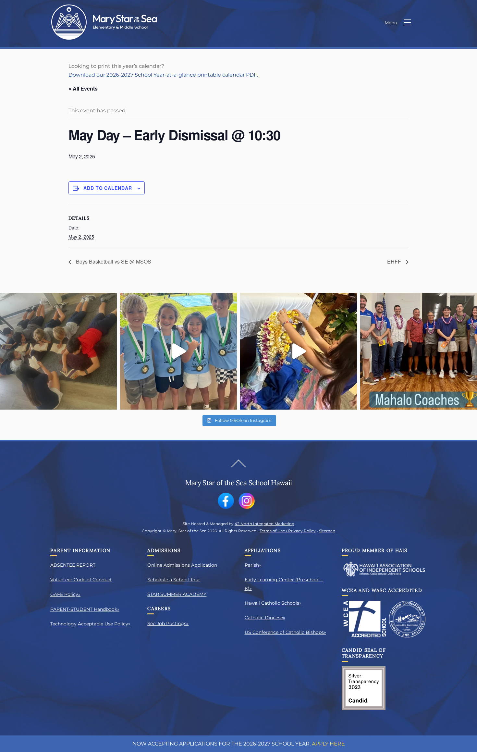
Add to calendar (107, 188)
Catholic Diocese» (265, 618)
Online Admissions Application (182, 565)
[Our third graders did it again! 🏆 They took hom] (178, 351)
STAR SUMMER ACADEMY (176, 594)
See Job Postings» (168, 623)
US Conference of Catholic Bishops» (285, 632)
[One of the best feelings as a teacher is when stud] (58, 351)
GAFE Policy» (65, 594)
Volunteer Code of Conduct (81, 580)
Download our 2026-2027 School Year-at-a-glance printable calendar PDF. (163, 75)
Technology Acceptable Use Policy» (90, 624)
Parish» (253, 565)
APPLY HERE (328, 744)
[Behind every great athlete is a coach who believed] (418, 351)
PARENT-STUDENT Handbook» (84, 609)
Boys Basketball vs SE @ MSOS (113, 261)
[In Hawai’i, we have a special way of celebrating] (298, 351)
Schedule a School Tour (173, 580)
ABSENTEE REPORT (72, 565)
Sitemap (327, 530)
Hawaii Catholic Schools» (273, 603)
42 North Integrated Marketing (264, 523)
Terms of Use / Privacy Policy (288, 530)
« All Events (83, 88)
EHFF (394, 261)
